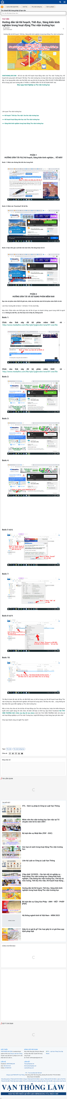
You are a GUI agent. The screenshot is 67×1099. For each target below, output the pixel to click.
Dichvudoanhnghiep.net (30, 1066)
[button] (60, 2)
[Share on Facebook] (10, 753)
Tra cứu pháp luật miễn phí (35, 1073)
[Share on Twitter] (13, 753)
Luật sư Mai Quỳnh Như (12, 6)
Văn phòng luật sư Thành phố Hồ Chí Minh (12, 1079)
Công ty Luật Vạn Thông (16, 1053)
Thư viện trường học (37, 6)
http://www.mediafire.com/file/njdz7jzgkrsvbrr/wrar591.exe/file (30, 325)
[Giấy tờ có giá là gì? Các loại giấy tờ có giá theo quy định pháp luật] (11, 934)
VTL (26, 1073)
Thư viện (5, 19)
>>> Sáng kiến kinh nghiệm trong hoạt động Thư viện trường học (22, 123)
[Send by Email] (22, 753)
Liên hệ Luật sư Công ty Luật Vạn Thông (38, 861)
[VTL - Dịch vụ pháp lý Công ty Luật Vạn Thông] (11, 811)
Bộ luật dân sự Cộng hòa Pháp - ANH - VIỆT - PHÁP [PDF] (43, 903)
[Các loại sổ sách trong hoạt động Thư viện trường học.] (11, 852)
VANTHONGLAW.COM (9, 76)
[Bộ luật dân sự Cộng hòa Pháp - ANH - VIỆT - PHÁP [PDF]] (11, 907)
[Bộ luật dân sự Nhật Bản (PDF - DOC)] (11, 838)
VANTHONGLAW (10, 1063)
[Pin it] (16, 753)
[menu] (64, 2)
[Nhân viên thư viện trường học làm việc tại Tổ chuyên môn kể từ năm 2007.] (11, 825)
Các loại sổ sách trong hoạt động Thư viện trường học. (42, 848)
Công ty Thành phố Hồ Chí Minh (31, 1079)
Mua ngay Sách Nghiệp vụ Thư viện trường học (33, 85)
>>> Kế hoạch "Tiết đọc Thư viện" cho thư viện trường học (20, 115)
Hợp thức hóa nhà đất (46, 1081)
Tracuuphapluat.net (29, 1063)
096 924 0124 (7, 1066)
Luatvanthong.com (29, 1068)
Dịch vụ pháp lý (50, 6)
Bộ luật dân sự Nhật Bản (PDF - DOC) (37, 833)
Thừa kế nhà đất (5, 1081)
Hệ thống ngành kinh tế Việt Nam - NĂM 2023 (41, 915)
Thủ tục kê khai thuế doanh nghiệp (32, 1081)
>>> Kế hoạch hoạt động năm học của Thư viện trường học (21, 119)
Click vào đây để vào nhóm (25, 713)
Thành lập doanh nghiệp (16, 1081)
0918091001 (8, 1068)
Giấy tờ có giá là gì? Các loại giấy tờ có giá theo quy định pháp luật (43, 930)
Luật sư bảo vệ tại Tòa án (59, 1081)
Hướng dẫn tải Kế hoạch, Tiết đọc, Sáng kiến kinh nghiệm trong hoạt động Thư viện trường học (42, 889)
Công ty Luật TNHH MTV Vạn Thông (15, 1075)
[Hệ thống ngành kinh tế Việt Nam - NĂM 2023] (11, 920)
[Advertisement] (33, 99)
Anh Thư (25, 6)
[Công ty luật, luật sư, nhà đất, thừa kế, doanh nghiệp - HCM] (2, 2)
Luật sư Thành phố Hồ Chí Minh (48, 1079)
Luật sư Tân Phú (61, 1079)
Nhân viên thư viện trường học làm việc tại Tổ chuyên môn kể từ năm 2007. (40, 821)
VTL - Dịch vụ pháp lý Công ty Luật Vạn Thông (41, 806)
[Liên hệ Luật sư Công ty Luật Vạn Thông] (11, 866)
